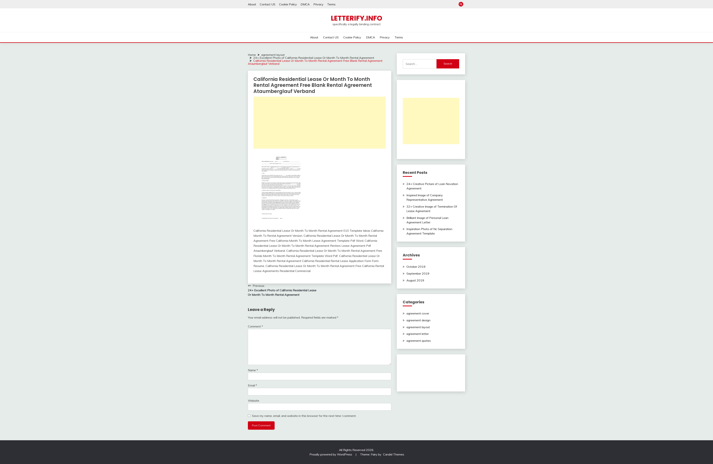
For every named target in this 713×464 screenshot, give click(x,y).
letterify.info (356, 18)
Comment (255, 326)
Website (253, 400)
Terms (331, 4)
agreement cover (417, 313)
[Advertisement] (319, 123)
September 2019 (417, 273)
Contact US (267, 4)
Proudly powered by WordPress (331, 454)
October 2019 (415, 266)
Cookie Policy (288, 4)
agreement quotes (418, 340)
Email (252, 385)
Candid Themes (393, 454)
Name (253, 370)
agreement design (418, 320)
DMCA (305, 4)
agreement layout (418, 327)
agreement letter (417, 334)
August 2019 (415, 280)
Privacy (318, 4)
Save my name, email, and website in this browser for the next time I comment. (304, 416)
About (252, 4)
